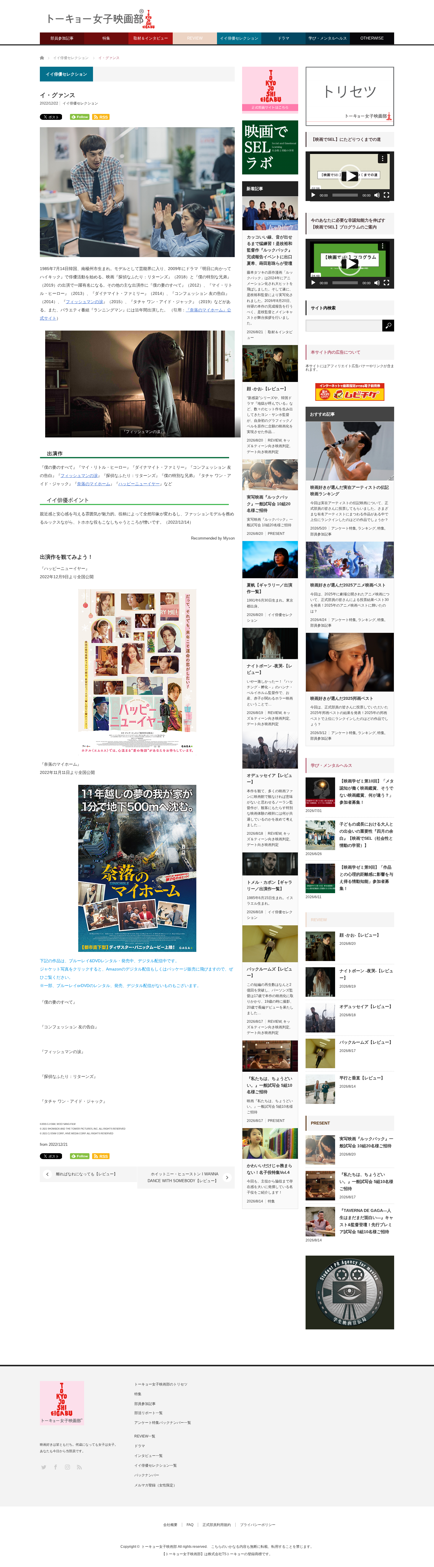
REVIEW (195, 38)
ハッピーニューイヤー (139, 483)
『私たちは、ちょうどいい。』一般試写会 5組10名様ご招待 (269, 1085)
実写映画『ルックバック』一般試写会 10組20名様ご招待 (269, 504)
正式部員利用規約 (217, 1525)
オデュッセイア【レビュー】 (269, 778)
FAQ (190, 1525)
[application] (350, 176)
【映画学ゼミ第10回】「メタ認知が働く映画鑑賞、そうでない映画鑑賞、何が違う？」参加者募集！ (367, 792)
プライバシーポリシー (257, 1525)
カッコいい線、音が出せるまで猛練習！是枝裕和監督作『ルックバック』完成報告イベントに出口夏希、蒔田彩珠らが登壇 (269, 250)
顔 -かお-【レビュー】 (267, 388)
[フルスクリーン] (386, 195)
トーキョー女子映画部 (159, 1547)
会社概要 (170, 1525)
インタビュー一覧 (148, 1456)
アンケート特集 (343, 528)
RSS (79, 1466)
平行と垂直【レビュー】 (362, 1078)
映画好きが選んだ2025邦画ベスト (341, 698)
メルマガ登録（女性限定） (155, 1485)
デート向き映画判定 (263, 452)
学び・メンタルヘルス (328, 38)
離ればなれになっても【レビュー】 (87, 1174)
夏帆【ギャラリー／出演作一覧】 (269, 588)
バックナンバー (146, 1475)
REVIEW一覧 (144, 1436)
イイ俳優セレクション (239, 38)
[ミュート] (377, 195)
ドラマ (283, 38)
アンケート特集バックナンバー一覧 (162, 1423)
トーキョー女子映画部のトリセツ (160, 1384)
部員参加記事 (62, 38)
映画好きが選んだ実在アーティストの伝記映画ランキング (349, 490)
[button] (350, 176)
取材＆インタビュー (150, 38)
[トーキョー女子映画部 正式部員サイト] (270, 90)
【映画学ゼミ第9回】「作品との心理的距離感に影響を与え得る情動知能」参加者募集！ (366, 878)
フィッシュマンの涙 (84, 301)
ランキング (367, 528)
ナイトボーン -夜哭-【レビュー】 (269, 669)
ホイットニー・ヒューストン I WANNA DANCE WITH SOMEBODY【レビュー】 (183, 1177)
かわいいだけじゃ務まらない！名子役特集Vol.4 (269, 1168)
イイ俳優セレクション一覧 (155, 1465)
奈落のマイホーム (93, 483)
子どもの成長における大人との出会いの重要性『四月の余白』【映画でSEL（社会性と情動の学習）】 (366, 835)
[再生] (313, 195)
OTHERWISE (372, 38)
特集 (106, 38)
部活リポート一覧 (148, 1413)
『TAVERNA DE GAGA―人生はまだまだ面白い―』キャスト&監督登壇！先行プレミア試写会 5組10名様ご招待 (366, 1221)
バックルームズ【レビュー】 (269, 972)
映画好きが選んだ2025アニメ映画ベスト (348, 585)
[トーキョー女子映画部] (101, 20)
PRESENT (276, 534)
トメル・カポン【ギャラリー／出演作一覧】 (269, 885)
